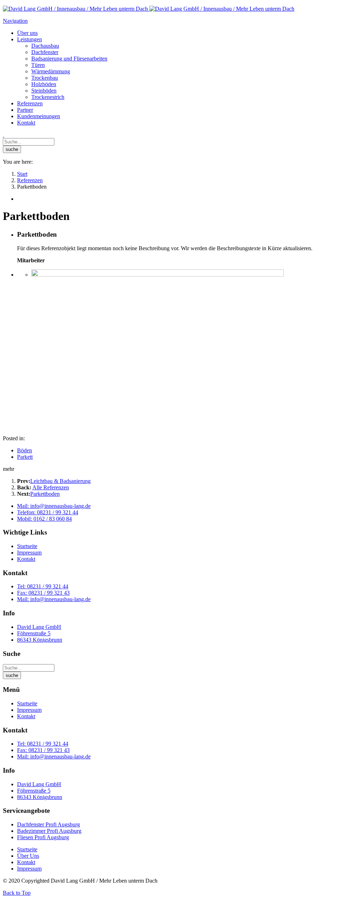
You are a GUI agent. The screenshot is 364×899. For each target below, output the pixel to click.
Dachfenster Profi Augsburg (48, 824)
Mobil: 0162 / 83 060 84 (44, 519)
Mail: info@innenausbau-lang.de (54, 506)
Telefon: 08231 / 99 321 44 (47, 512)
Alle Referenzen (50, 487)
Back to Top (17, 893)
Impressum (29, 553)
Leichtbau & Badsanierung (60, 481)
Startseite (27, 546)
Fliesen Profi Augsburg (43, 837)
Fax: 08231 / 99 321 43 (43, 593)
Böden (24, 450)
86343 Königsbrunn (39, 640)
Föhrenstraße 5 (33, 633)
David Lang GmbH (39, 627)
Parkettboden (45, 494)
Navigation (15, 21)
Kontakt (26, 559)
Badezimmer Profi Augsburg (49, 831)
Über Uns (28, 856)
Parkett (25, 457)
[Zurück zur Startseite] (148, 9)
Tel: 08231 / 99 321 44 (42, 586)
